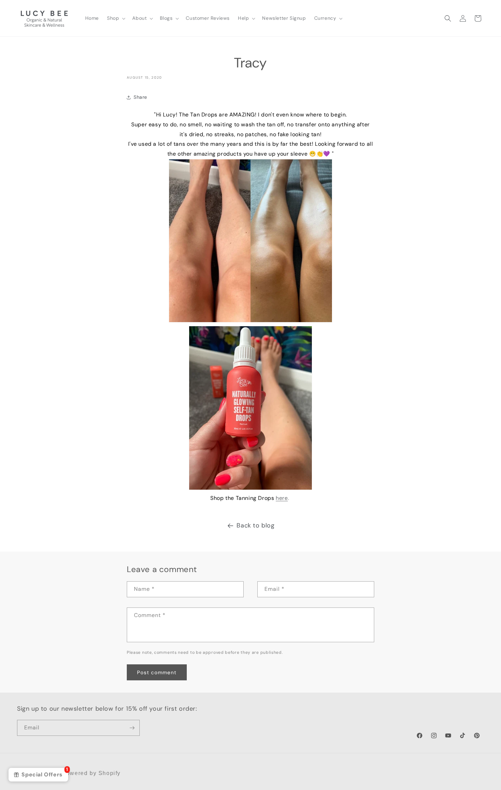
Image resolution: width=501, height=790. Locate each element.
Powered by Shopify (91, 773)
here (282, 498)
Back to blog (255, 525)
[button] (115, 18)
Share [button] (140, 97)
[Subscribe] (131, 728)
